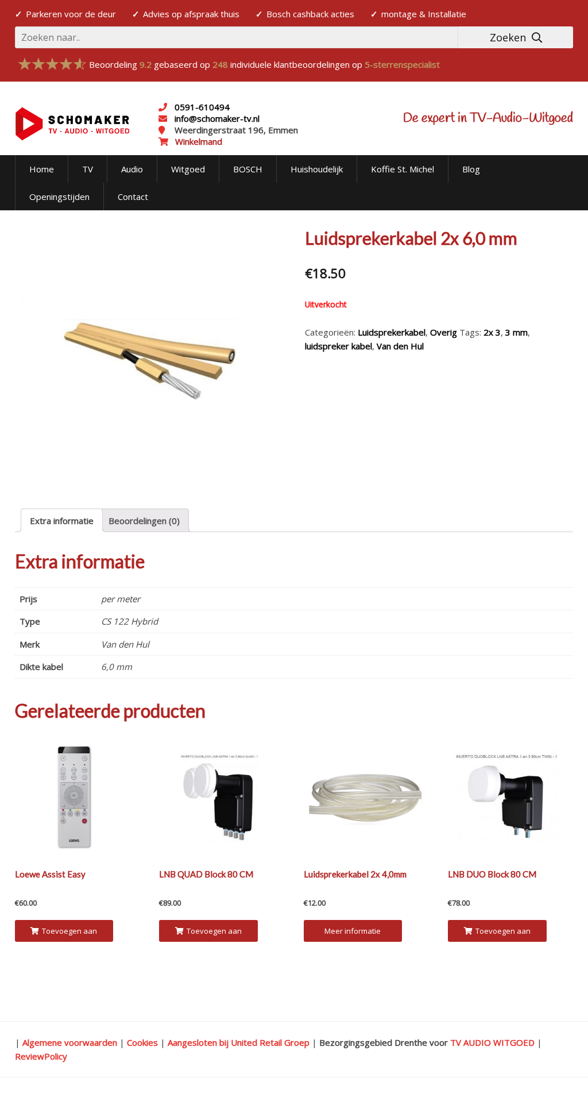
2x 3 (492, 332)
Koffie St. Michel (402, 169)
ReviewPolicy (41, 1056)
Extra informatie (62, 520)
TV (87, 169)
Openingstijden (59, 196)
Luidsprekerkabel (391, 332)
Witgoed (188, 169)
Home (41, 169)
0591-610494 (202, 107)
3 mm (516, 332)
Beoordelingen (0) (144, 520)
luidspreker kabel (338, 346)
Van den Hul (400, 346)
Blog (471, 169)
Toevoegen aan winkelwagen (69, 934)
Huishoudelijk (317, 169)
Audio (132, 169)
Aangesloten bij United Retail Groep (239, 1042)
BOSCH (247, 169)
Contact (133, 196)
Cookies (142, 1042)
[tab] (62, 520)
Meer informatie (352, 931)
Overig (443, 332)
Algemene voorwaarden (69, 1042)
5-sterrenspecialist (402, 64)
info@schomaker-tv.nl (216, 118)
